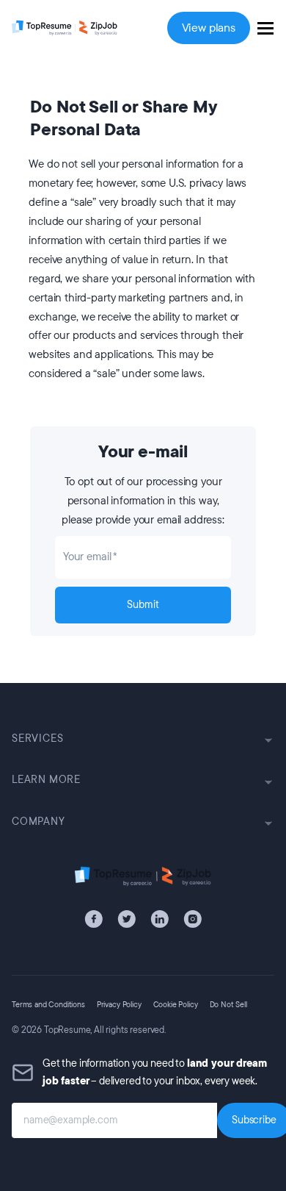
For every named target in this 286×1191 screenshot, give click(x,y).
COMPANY (38, 822)
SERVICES (37, 738)
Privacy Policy (119, 1004)
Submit (142, 605)
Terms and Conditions (48, 1004)
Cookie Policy (175, 1004)
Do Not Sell (228, 1004)
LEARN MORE (46, 780)
